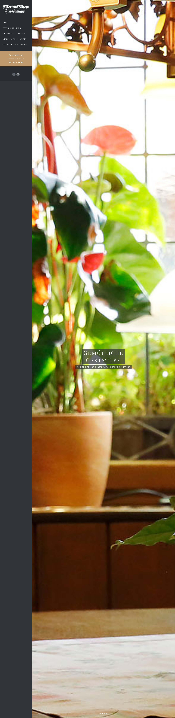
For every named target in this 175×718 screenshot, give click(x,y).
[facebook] (13, 74)
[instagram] (18, 74)
